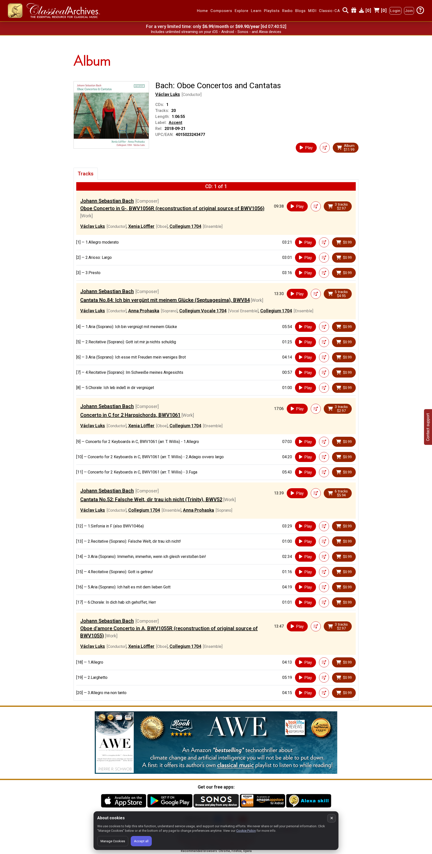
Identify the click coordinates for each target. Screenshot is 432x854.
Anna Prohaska (143, 310)
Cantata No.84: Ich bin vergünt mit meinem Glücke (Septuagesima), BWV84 (165, 300)
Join (409, 10)
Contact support (428, 427)
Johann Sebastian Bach (107, 201)
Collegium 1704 (185, 226)
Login (395, 10)
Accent (175, 122)
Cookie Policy (246, 831)
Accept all (141, 841)
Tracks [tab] (86, 174)
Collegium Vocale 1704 (202, 310)
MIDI (312, 10)
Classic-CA (329, 10)
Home (202, 10)
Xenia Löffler (141, 226)
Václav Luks (167, 94)
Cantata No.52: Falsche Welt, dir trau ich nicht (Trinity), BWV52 (151, 499)
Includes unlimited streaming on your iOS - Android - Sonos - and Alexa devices (216, 31)
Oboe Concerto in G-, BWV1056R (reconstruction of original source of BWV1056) (172, 208)
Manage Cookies (112, 841)
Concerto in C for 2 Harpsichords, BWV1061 (130, 415)
